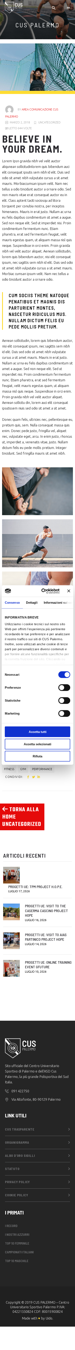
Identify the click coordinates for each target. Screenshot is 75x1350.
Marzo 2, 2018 (20, 122)
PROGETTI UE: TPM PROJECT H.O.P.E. (35, 886)
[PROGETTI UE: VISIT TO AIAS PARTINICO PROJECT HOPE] (11, 940)
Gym (23, 769)
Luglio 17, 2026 (19, 891)
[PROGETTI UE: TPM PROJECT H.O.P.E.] (11, 875)
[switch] (64, 687)
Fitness (9, 769)
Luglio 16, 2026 (35, 920)
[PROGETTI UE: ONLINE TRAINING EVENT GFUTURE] (11, 968)
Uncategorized (49, 122)
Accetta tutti (37, 732)
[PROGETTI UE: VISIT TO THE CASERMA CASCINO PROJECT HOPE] (11, 912)
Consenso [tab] (12, 602)
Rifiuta (37, 756)
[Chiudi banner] (68, 590)
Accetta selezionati (37, 744)
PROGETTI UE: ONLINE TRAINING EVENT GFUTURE (48, 964)
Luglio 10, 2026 (35, 971)
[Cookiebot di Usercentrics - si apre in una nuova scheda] (44, 591)
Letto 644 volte (20, 128)
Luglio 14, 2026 (35, 944)
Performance (42, 769)
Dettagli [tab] (32, 602)
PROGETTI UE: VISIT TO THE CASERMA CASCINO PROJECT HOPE (46, 911)
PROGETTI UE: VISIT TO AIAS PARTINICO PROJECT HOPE (46, 937)
